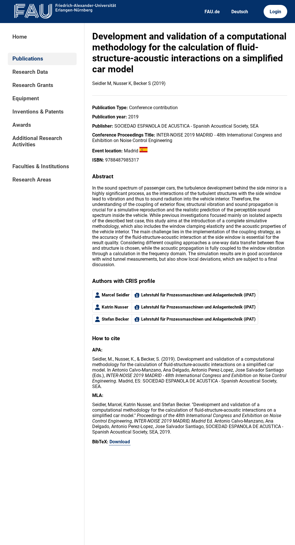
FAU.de (212, 11)
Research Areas (31, 180)
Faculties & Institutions (40, 166)
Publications (27, 59)
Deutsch (239, 11)
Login (275, 11)
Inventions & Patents (38, 112)
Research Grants (32, 85)
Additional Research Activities (37, 141)
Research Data (30, 72)
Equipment (25, 98)
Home (19, 37)
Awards (21, 125)
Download (119, 441)
